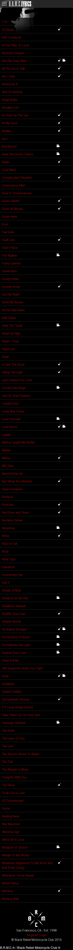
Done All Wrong (12, 209)
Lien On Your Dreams (16, 396)
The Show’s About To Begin (20, 754)
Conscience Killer (13, 185)
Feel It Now (10, 248)
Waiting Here (10, 816)
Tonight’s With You (14, 777)
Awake (6, 131)
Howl (5, 357)
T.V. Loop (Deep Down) (17, 707)
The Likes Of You (13, 738)
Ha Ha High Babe (13, 310)
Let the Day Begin (14, 388)
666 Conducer (11, 37)
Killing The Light (12, 372)
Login (42, 935)
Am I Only (8, 76)
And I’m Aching (12, 92)
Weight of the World (15, 855)
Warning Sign (10, 832)
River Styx (9, 559)
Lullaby (6, 435)
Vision (6, 808)
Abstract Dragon (13, 53)
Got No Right (10, 294)
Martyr (6, 450)
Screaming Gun (12, 575)
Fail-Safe (8, 232)
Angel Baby (9, 100)
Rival (5, 551)
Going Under (10, 279)
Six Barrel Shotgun (14, 629)
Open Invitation (12, 489)
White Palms (10, 883)
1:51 (5, 22)
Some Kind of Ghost (16, 637)
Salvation (8, 567)
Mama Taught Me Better (18, 442)
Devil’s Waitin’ (11, 201)
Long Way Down (13, 411)
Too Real (8, 785)
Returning (8, 528)
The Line (7, 746)
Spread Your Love (14, 653)
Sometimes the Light (16, 645)
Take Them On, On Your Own (21, 715)
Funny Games (11, 263)
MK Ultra (7, 466)
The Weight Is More (15, 769)
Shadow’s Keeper (14, 606)
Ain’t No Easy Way (14, 61)
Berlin (5, 162)
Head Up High (11, 333)
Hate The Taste (12, 326)
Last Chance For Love (17, 380)
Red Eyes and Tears (15, 512)
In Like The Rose (13, 364)
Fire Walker (9, 255)
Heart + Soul (10, 341)
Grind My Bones (12, 302)
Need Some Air (12, 473)
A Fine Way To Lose (15, 45)
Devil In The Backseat (16, 193)
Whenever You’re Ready (18, 875)
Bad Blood (9, 146)
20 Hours (8, 30)
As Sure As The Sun (15, 115)
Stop (5, 676)
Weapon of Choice (14, 847)
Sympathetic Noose (15, 699)
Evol (5, 224)
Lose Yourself (11, 419)
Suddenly (8, 684)
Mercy (6, 458)
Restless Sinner (12, 520)
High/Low (8, 349)
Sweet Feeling (11, 692)
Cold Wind (9, 170)
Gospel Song (11, 287)
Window (7, 891)
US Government (13, 801)
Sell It (6, 583)
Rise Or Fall (9, 544)
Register (32, 935)
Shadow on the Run (15, 598)
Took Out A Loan (13, 793)
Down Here (9, 216)
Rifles (6, 536)
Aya (4, 139)
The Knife (8, 731)
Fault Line (8, 240)
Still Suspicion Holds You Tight (22, 668)
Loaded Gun (10, 403)
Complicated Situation (17, 178)
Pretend (7, 497)
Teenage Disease (14, 723)
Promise (7, 505)
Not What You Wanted (17, 481)
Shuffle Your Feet (13, 614)
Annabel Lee (10, 107)
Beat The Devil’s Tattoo (17, 154)
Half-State (9, 318)
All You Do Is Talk (13, 68)
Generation (9, 271)
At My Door (9, 123)
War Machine (11, 824)
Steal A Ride (10, 660)
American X (10, 84)
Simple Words (11, 621)
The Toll (7, 762)
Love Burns (9, 427)
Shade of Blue (11, 590)
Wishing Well (10, 899)
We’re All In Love (13, 840)
